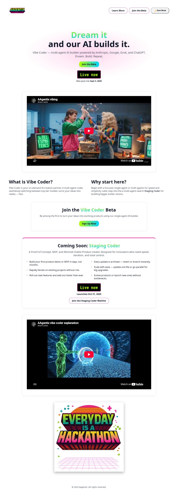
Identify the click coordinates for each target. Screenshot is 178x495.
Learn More (118, 10)
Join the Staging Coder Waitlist (89, 300)
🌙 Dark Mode (160, 10)
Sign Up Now (89, 223)
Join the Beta (139, 10)
